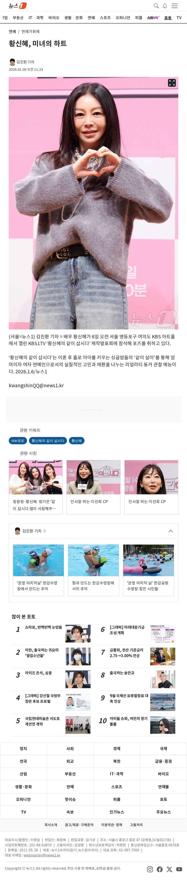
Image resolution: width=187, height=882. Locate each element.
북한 (117, 761)
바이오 (163, 774)
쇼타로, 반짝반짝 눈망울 (43, 627)
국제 (163, 748)
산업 (23, 774)
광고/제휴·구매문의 (79, 825)
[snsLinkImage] (150, 868)
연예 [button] (12, 31)
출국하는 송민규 (122, 673)
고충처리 (136, 825)
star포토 (17, 440)
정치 (23, 748)
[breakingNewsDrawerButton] (164, 5)
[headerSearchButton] (156, 5)
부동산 (70, 774)
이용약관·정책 (111, 825)
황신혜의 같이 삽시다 (48, 440)
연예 (70, 786)
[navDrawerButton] (174, 5)
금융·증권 (163, 761)
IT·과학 (116, 774)
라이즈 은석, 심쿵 (38, 673)
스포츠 (116, 786)
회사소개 (51, 825)
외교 (70, 761)
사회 (70, 748)
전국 (23, 761)
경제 (117, 748)
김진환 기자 (25, 62)
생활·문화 (23, 786)
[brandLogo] (18, 5)
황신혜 (77, 440)
